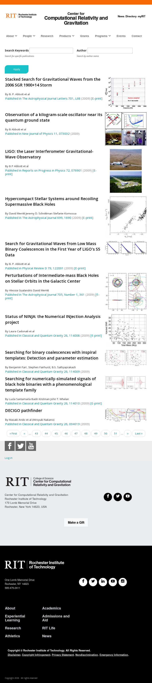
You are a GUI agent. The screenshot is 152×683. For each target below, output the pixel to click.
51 (117, 433)
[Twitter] (118, 497)
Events (121, 36)
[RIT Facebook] (83, 582)
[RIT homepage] (21, 15)
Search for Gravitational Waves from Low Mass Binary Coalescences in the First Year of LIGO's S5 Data (52, 249)
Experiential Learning (15, 618)
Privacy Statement (63, 655)
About (10, 36)
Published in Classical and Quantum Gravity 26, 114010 (42, 403)
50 (107, 433)
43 (38, 433)
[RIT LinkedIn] (103, 582)
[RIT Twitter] (93, 582)
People (27, 36)
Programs (101, 36)
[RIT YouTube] (113, 582)
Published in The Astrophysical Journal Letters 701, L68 (42, 98)
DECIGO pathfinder (23, 410)
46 (68, 433)
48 (87, 433)
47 (77, 434)
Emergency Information (114, 655)
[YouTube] (128, 497)
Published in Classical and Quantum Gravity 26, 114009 (42, 371)
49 (97, 433)
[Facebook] (108, 497)
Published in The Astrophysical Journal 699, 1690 (38, 218)
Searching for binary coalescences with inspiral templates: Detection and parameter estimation (51, 355)
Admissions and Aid (56, 618)
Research (47, 36)
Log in (8, 458)
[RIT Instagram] (123, 582)
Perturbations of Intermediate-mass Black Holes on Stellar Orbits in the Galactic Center (52, 278)
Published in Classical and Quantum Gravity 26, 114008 (42, 335)
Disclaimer (14, 655)
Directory (131, 16)
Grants (84, 36)
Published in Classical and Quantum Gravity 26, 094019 (42, 424)
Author (81, 50)
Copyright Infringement (36, 655)
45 (58, 433)
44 (48, 433)
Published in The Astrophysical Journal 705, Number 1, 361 (45, 294)
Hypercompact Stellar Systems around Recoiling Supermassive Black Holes (51, 201)
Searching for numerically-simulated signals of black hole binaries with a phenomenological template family (50, 384)
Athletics (12, 636)
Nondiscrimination (86, 655)
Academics (51, 608)
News (121, 16)
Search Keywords (17, 50)
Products (65, 36)
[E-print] (96, 98)
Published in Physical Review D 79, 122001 (34, 268)
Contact (137, 36)
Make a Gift (76, 522)
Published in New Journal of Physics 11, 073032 (37, 134)
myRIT (141, 16)
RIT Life (48, 628)
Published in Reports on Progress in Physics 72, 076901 (43, 170)
